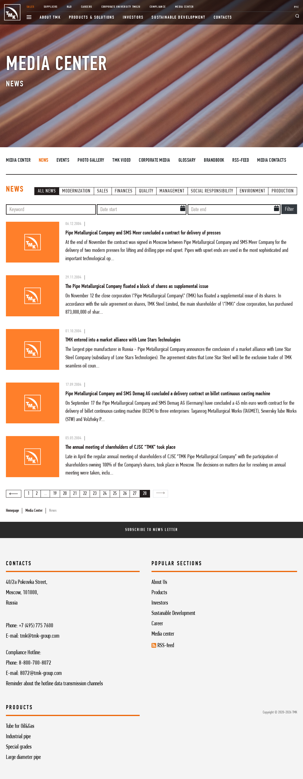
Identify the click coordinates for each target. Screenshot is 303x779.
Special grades (19, 747)
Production (283, 191)
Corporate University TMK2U (121, 7)
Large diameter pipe (23, 757)
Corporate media (154, 160)
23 (94, 493)
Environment (252, 191)
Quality (146, 191)
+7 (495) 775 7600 (36, 626)
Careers (86, 7)
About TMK (50, 17)
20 (65, 493)
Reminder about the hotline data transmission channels (54, 684)
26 (125, 493)
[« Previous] (13, 494)
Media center (163, 634)
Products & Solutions (92, 17)
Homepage (12, 511)
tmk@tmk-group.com (39, 636)
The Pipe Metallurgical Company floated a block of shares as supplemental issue (136, 286)
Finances (124, 191)
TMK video (121, 160)
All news (47, 191)
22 (85, 493)
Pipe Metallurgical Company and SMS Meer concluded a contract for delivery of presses (143, 233)
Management (171, 191)
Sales (31, 7)
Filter (289, 209)
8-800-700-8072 (35, 663)
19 (55, 493)
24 (105, 493)
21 (75, 493)
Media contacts (271, 160)
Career (157, 624)
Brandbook (214, 160)
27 (134, 493)
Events (63, 160)
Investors (133, 17)
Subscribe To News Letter (151, 530)
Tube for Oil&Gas (20, 726)
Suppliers (50, 7)
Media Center (184, 7)
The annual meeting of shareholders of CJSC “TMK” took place (120, 447)
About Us (159, 582)
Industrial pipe (18, 737)
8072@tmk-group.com (41, 673)
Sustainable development (178, 17)
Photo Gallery (91, 160)
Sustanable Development (173, 613)
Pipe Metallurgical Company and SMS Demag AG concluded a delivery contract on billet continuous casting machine (167, 394)
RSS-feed (240, 160)
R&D (69, 7)
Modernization (76, 191)
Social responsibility (212, 191)
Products (159, 593)
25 (115, 493)
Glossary (187, 160)
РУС (296, 7)
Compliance (158, 7)
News (44, 160)
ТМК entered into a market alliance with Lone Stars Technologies (122, 340)
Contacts (223, 17)
